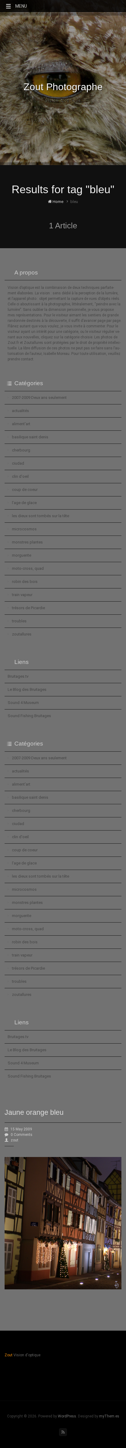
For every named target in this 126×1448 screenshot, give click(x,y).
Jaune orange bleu (34, 1112)
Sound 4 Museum (23, 702)
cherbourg (21, 450)
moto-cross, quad (28, 568)
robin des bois (25, 581)
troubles (19, 621)
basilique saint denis (30, 437)
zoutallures (21, 634)
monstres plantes (27, 542)
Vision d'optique (63, 100)
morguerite (21, 555)
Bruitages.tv (18, 676)
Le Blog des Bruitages (27, 689)
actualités (20, 410)
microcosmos (24, 529)
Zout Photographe (63, 86)
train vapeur (22, 594)
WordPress (67, 1416)
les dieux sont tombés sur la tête (40, 516)
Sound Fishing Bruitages (29, 715)
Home (57, 201)
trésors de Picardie (28, 608)
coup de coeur (25, 489)
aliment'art (21, 424)
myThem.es (109, 1416)
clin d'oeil (20, 476)
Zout (9, 1355)
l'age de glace (24, 502)
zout (14, 1140)
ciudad (18, 463)
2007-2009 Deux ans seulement (39, 397)
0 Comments (21, 1135)
